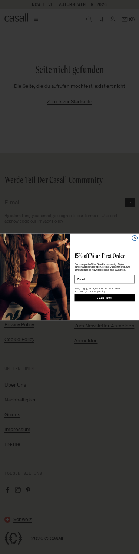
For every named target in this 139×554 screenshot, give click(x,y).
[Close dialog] (134, 238)
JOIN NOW (104, 298)
